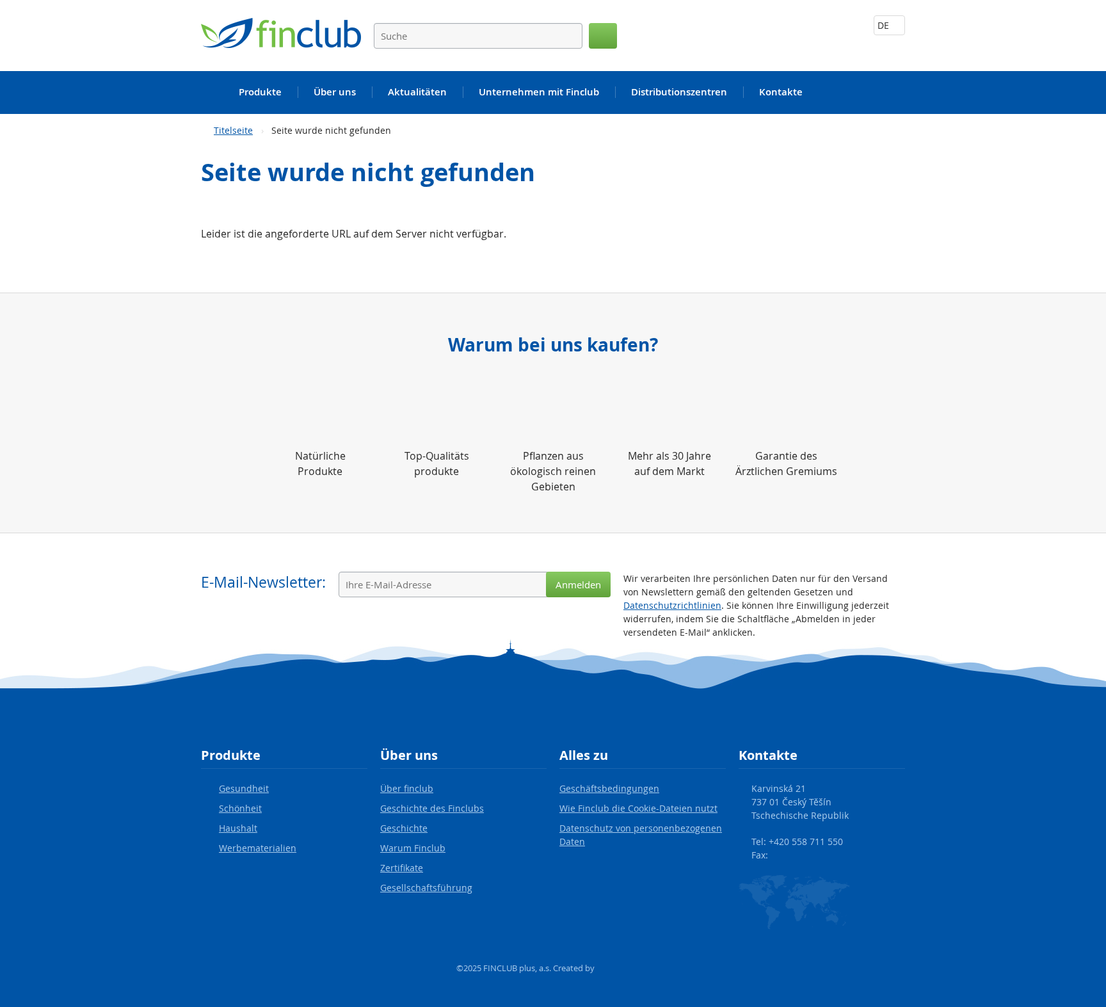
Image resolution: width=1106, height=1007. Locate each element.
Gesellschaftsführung (426, 888)
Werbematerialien (257, 848)
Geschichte (404, 828)
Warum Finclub (412, 848)
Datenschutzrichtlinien (672, 605)
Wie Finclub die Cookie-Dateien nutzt (638, 808)
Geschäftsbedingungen (609, 788)
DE (885, 25)
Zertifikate (401, 868)
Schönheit (240, 808)
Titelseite (233, 130)
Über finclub (406, 788)
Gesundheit (244, 788)
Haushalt (238, 828)
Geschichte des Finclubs (432, 808)
